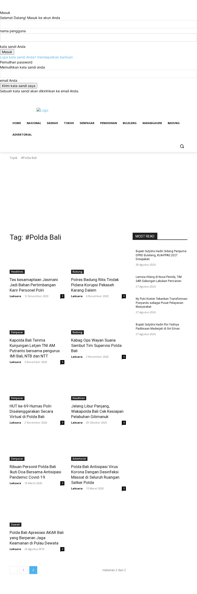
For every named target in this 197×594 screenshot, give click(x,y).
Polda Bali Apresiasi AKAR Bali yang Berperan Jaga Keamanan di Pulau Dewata (37, 537)
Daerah (15, 524)
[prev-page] (14, 570)
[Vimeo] (178, 97)
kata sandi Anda (12, 46)
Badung (77, 271)
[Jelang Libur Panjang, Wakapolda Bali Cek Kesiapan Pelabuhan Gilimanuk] (98, 386)
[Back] (1, 8)
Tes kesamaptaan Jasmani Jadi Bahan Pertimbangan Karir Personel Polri (34, 285)
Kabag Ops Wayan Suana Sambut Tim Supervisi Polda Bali (96, 345)
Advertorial (79, 458)
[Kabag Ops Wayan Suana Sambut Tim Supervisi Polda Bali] (98, 320)
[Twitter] (171, 97)
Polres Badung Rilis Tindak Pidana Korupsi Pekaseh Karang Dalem (95, 285)
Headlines (17, 271)
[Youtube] (184, 97)
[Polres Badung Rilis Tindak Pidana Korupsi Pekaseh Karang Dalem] (98, 260)
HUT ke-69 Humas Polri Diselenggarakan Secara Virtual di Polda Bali (31, 411)
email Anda (8, 80)
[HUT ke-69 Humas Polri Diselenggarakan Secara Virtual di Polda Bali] (37, 386)
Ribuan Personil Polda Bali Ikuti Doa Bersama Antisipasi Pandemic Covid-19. (35, 472)
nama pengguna (13, 31)
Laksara (15, 296)
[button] (181, 146)
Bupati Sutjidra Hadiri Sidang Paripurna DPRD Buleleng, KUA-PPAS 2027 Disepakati (161, 255)
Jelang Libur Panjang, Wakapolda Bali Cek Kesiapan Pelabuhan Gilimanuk (97, 411)
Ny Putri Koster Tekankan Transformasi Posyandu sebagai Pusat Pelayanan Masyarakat (161, 303)
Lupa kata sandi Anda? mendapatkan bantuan (36, 57)
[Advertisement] (98, 196)
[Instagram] (164, 97)
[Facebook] (158, 97)
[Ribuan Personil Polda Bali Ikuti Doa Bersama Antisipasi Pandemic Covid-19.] (37, 447)
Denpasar (17, 332)
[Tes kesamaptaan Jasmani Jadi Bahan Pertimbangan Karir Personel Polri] (37, 260)
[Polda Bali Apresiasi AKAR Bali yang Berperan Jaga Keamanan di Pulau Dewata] (37, 513)
